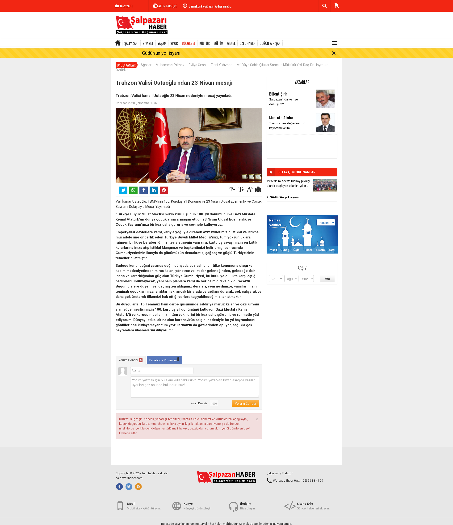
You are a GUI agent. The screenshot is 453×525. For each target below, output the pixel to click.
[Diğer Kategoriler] (335, 43)
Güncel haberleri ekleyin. (313, 506)
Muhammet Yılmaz (170, 65)
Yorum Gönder (130, 360)
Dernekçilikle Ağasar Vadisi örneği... (210, 6)
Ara (327, 278)
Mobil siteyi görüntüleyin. (144, 506)
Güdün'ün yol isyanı (161, 53)
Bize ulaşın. (248, 506)
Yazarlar (302, 82)
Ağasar (146, 65)
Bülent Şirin (278, 94)
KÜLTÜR (204, 43)
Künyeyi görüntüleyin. (198, 506)
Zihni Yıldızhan (221, 65)
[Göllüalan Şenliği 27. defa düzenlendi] (325, 185)
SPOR (174, 43)
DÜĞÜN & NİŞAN (270, 43)
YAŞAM (162, 43)
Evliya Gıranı (197, 65)
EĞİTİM (218, 43)
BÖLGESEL (188, 43)
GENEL (231, 43)
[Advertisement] (256, 26)
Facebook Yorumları (163, 360)
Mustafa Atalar (281, 117)
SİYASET (148, 43)
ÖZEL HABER (247, 43)
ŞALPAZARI (131, 43)
